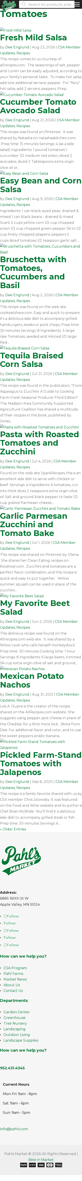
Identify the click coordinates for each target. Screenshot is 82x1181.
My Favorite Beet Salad (35, 607)
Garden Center (16, 1012)
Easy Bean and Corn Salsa (41, 185)
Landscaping (14, 1029)
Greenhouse (14, 1018)
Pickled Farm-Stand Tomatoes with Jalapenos (41, 763)
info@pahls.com (14, 1129)
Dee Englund (17, 47)
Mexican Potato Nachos (32, 680)
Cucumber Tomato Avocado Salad (38, 106)
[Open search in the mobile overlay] (49, 4)
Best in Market (41, 1160)
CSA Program (15, 968)
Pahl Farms (13, 974)
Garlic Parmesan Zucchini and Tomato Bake (33, 524)
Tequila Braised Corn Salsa (31, 360)
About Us (11, 985)
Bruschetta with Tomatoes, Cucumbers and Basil (33, 272)
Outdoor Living (16, 1035)
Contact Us (13, 991)
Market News (15, 979)
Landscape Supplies (20, 1040)
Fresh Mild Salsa (33, 37)
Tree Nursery (15, 1023)
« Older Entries (13, 829)
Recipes (23, 53)
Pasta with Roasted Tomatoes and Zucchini (39, 443)
